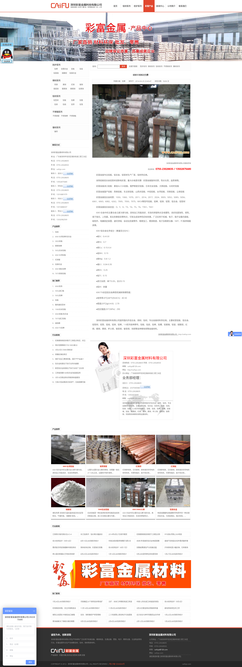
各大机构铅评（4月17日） (118, 547)
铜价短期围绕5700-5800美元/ (66, 345)
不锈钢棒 (64, 116)
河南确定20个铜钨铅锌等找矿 (92, 601)
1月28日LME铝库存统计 (174, 621)
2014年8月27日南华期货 (118, 534)
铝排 (56, 104)
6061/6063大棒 (138, 509)
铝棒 (73, 100)
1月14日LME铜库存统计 (118, 554)
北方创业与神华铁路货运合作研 (148, 615)
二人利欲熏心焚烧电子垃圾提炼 (120, 615)
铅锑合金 (72, 73)
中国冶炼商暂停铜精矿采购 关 (120, 541)
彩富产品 (149, 6)
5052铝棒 (58, 295)
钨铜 (56, 84)
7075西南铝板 (60, 273)
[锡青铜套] (107, 463)
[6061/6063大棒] (140, 506)
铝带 (73, 104)
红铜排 (138, 466)
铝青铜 (81, 89)
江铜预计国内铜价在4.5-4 (62, 534)
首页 (115, 6)
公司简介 (171, 6)
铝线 (64, 104)
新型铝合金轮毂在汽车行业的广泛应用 (69, 368)
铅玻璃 (56, 73)
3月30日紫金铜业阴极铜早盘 (147, 608)
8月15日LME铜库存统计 (90, 541)
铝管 (81, 100)
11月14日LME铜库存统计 (90, 608)
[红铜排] (144, 463)
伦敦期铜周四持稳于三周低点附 (148, 534)
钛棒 (56, 69)
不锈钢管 (56, 116)
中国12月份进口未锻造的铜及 (148, 601)
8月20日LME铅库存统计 (90, 554)
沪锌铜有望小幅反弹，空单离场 (176, 547)
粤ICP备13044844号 (117, 664)
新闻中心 (160, 6)
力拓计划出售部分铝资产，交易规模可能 (70, 382)
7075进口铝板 (60, 318)
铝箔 (81, 104)
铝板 (64, 100)
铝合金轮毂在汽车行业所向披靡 (67, 363)
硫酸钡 (64, 73)
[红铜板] (177, 463)
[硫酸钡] (70, 506)
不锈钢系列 (168, 66)
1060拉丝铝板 (60, 309)
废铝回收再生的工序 (172, 608)
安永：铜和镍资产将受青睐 (91, 615)
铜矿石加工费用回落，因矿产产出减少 (69, 359)
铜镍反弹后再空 (61, 354)
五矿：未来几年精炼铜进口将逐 (120, 601)
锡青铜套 (103, 466)
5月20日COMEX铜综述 (63, 350)
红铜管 (57, 260)
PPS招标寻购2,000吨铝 (173, 534)
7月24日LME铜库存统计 (62, 601)
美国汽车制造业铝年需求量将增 (176, 541)
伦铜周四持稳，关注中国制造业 (64, 608)
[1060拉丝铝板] (107, 506)
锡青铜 (64, 89)
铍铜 (81, 84)
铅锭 (81, 69)
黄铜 (64, 84)
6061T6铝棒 (59, 328)
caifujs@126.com (161, 649)
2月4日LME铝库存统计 (117, 621)
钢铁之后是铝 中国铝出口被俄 (64, 615)
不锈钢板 (72, 116)
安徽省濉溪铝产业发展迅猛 (147, 547)
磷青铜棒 (58, 246)
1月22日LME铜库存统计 (174, 615)
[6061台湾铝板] (70, 463)
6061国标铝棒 (60, 269)
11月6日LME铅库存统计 (118, 608)
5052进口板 (59, 291)
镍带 (56, 131)
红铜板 (173, 466)
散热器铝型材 (60, 305)
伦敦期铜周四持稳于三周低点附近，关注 (70, 340)
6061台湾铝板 (60, 255)
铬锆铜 (56, 89)
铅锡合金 (64, 69)
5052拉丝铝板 (60, 250)
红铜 (73, 84)
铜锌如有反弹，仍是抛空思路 (91, 547)
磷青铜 (72, 89)
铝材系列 (127, 6)
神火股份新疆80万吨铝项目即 (64, 554)
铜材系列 (151, 66)
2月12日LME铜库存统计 (146, 621)
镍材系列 (176, 66)
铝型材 (56, 100)
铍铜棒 (57, 323)
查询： (94, 66)
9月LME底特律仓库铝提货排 (147, 554)
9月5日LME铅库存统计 (89, 621)
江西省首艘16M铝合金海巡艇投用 (68, 373)
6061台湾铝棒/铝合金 (63, 236)
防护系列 (138, 6)
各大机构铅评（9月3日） (174, 601)
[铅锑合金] (175, 506)
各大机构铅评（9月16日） (62, 541)
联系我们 (183, 6)
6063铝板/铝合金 (61, 314)
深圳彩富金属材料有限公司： (168, 334)
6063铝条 (58, 286)
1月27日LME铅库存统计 (174, 554)
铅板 (73, 69)
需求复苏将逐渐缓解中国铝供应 (64, 547)
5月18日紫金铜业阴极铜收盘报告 (67, 377)
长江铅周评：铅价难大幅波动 (91, 534)
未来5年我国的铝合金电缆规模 (148, 541)
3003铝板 (58, 241)
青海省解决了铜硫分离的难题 (63, 621)
